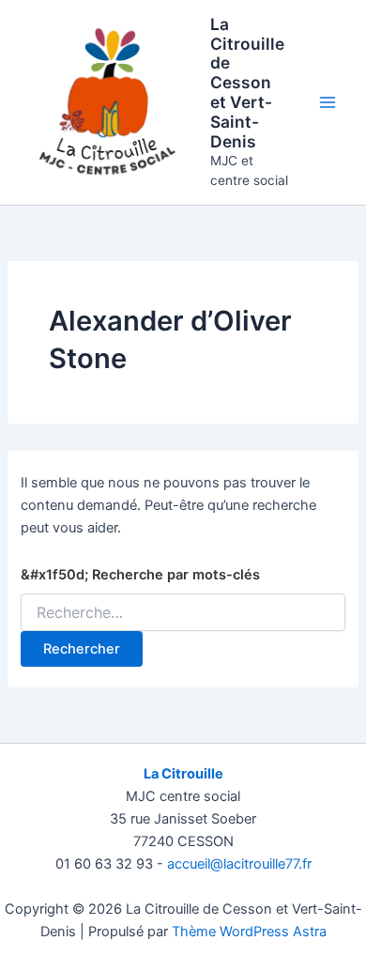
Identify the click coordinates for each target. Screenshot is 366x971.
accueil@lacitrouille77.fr (239, 863)
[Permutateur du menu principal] (327, 102)
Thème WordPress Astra (249, 931)
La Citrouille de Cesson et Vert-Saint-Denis (247, 82)
